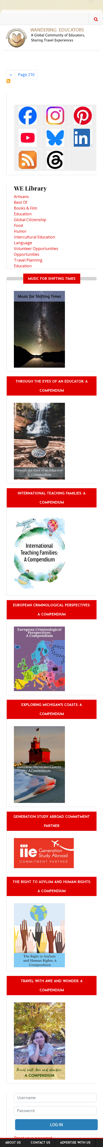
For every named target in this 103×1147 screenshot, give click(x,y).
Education (23, 214)
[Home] (47, 37)
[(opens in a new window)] (28, 115)
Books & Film (25, 208)
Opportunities (26, 254)
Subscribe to (8, 81)
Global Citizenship (30, 219)
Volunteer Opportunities (36, 248)
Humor (20, 231)
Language (23, 242)
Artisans (21, 196)
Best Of (20, 202)
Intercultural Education (34, 237)
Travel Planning (28, 260)
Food (18, 225)
